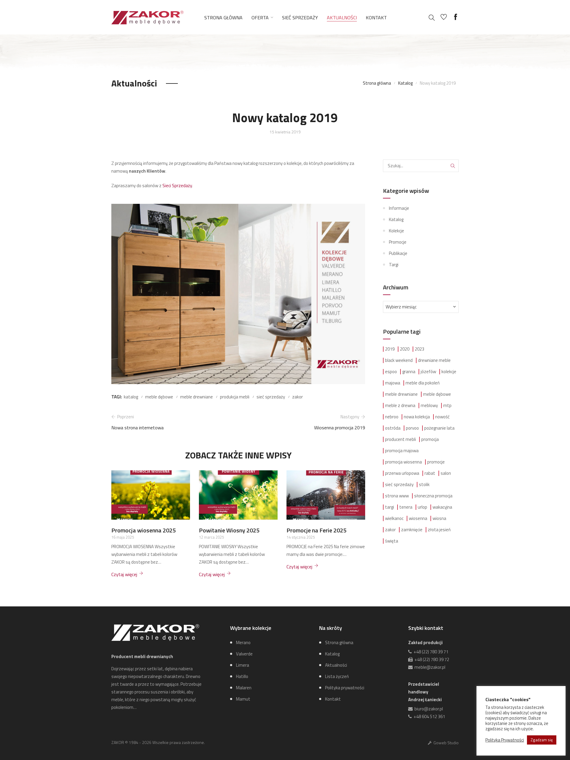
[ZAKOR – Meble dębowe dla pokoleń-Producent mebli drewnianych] (147, 17)
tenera (405, 507)
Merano (243, 642)
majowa (392, 383)
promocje (436, 462)
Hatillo (242, 676)
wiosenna (418, 518)
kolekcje (448, 371)
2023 (419, 349)
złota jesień (439, 529)
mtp (447, 405)
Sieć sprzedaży (300, 17)
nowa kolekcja (417, 417)
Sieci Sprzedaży (177, 185)
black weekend (399, 360)
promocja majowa (402, 450)
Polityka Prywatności (504, 740)
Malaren (243, 687)
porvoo (412, 428)
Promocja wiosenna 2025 (143, 530)
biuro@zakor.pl (428, 708)
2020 (404, 349)
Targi (393, 264)
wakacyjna (442, 507)
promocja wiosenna (403, 462)
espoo (391, 371)
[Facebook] (455, 17)
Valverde (244, 653)
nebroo (391, 417)
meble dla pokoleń (423, 383)
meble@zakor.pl (429, 667)
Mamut (243, 699)
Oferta (260, 17)
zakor (297, 396)
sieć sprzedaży (270, 396)
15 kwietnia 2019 (285, 132)
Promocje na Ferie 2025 (316, 530)
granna (408, 371)
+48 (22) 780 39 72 (431, 659)
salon (446, 473)
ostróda (392, 428)
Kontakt (376, 17)
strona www (397, 496)
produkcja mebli (234, 396)
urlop (422, 507)
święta (391, 541)
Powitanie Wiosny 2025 (229, 530)
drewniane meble (434, 360)
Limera (242, 665)
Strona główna (223, 17)
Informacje (399, 208)
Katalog (405, 83)
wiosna (439, 518)
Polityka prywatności (344, 687)
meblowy (429, 405)
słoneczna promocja (433, 496)
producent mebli (400, 439)
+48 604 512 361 (428, 716)
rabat (430, 473)
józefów (428, 371)
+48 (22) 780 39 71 (430, 651)
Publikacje (398, 253)
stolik (424, 484)
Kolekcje (396, 230)
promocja (430, 439)
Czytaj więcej (124, 574)
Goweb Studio (445, 742)
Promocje (397, 242)
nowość (442, 417)
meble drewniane (196, 396)
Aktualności (342, 17)
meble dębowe (159, 396)
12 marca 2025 (211, 537)
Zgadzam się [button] (542, 740)
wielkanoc (394, 518)
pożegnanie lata (439, 428)
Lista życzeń (337, 676)
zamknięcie (411, 529)
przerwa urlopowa (402, 473)
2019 (390, 349)
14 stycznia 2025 (300, 537)
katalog (131, 396)
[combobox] (421, 307)
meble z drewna (400, 405)
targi (389, 507)
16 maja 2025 (122, 537)
